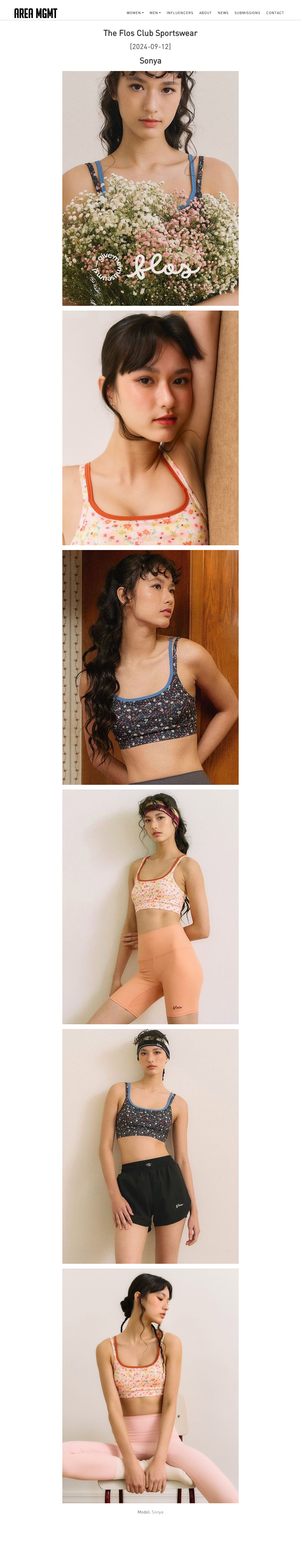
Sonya (157, 1511)
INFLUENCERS (180, 13)
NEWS (223, 13)
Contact (275, 13)
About (205, 13)
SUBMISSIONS (247, 13)
